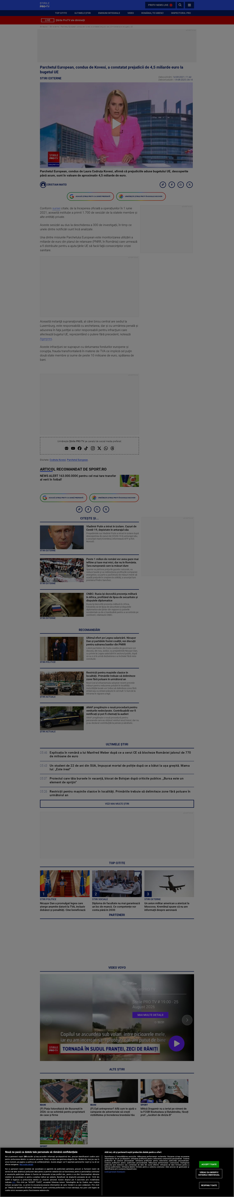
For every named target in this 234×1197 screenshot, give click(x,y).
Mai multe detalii (26, 1165)
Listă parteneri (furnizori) (115, 1172)
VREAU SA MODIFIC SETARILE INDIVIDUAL (209, 1173)
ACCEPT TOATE (209, 1164)
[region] (117, 1172)
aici (13, 1182)
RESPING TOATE (209, 1185)
